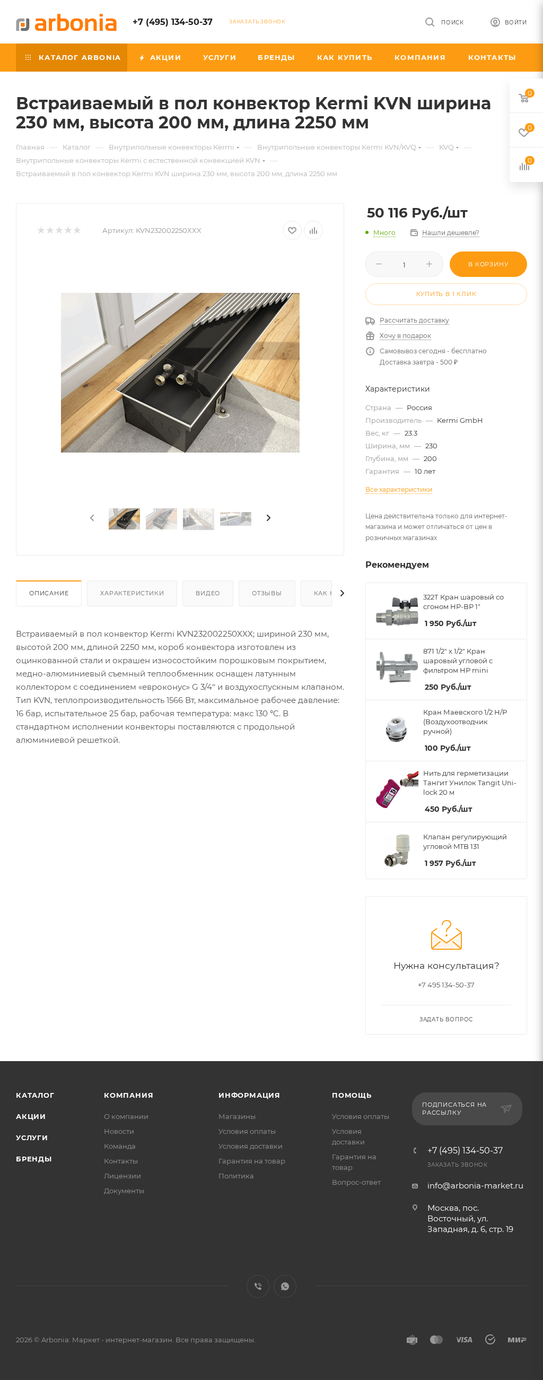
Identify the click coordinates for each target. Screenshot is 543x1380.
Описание (48, 593)
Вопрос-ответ (356, 1182)
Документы (124, 1190)
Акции (31, 1116)
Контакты (121, 1161)
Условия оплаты (247, 1131)
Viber (258, 1286)
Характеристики (132, 593)
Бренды (34, 1159)
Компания (128, 1095)
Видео (208, 593)
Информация (249, 1095)
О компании (126, 1116)
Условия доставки (250, 1146)
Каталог (35, 1095)
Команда (120, 1146)
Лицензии (122, 1175)
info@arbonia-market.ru (475, 1186)
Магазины (237, 1116)
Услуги (32, 1137)
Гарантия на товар (251, 1161)
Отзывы (267, 593)
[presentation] (91, 518)
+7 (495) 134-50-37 (173, 22)
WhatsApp (285, 1286)
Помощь (352, 1095)
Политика (236, 1175)
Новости (119, 1131)
